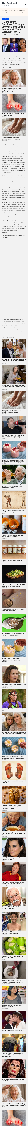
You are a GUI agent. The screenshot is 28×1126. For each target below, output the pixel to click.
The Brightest (9, 3)
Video (7, 19)
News (3, 19)
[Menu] (25, 4)
